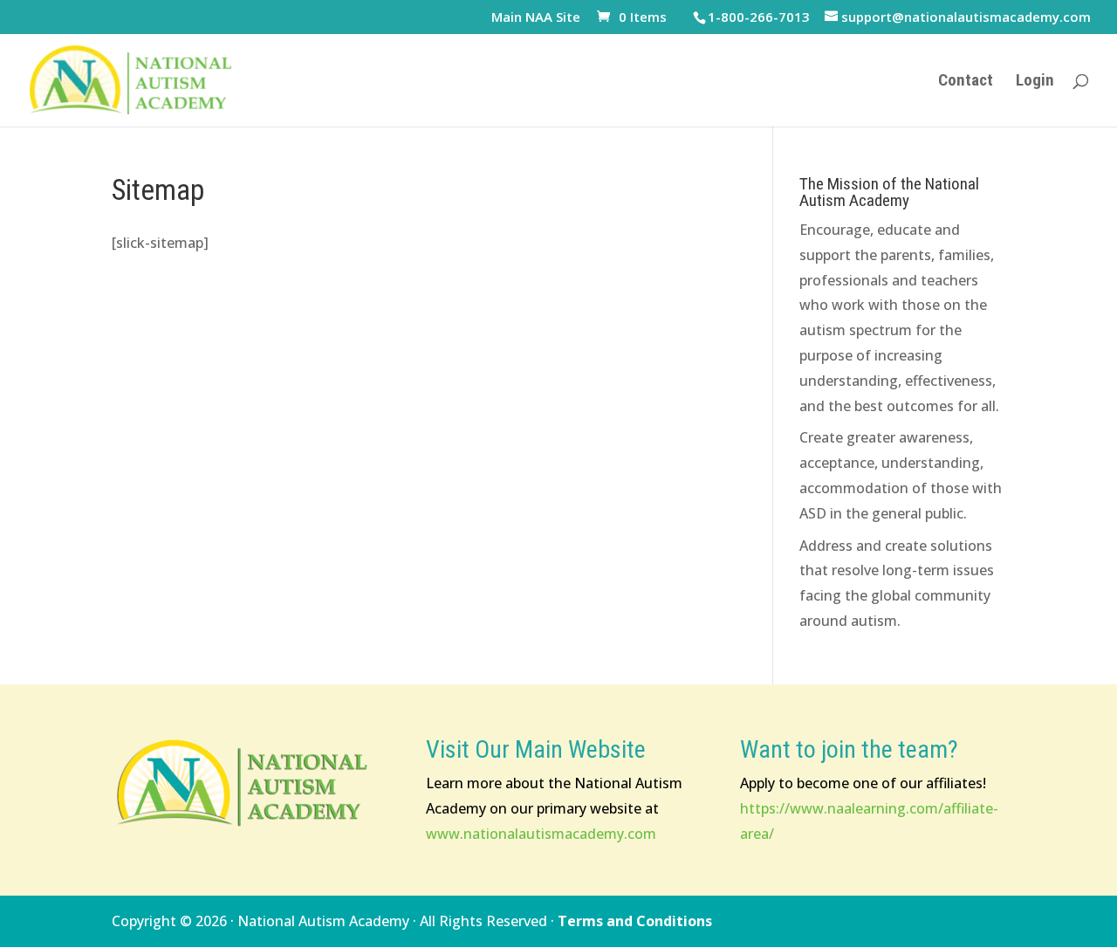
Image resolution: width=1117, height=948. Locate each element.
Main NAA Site (535, 17)
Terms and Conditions (635, 921)
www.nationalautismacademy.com (541, 833)
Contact (965, 82)
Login (1035, 82)
